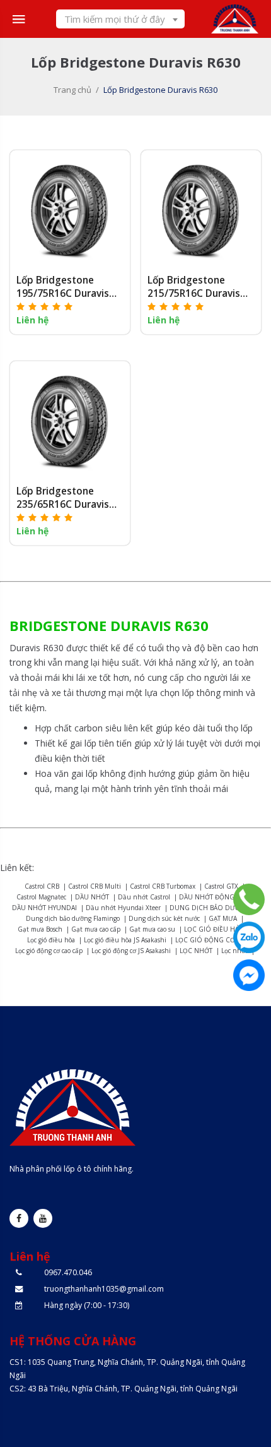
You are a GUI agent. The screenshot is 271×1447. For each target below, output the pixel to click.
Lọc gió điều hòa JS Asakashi (125, 939)
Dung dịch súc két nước (164, 918)
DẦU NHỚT (92, 896)
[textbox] (120, 18)
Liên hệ (32, 320)
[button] (45, 306)
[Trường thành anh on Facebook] (18, 1218)
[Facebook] (249, 975)
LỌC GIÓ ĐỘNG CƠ (205, 939)
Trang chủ (72, 89)
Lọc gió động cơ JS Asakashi (131, 950)
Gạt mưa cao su (152, 929)
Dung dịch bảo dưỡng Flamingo (73, 918)
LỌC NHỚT (196, 950)
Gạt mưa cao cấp (95, 929)
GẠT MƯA (223, 918)
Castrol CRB (42, 886)
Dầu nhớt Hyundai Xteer (123, 907)
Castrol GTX (221, 886)
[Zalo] (249, 937)
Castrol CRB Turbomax (162, 886)
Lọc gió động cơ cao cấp (49, 950)
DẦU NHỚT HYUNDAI (44, 907)
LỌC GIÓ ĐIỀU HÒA (214, 929)
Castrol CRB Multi (94, 886)
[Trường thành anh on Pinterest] (42, 1218)
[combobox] (120, 18)
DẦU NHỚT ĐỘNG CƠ (212, 896)
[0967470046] (249, 899)
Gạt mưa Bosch (40, 929)
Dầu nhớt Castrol (144, 896)
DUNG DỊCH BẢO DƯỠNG (210, 907)
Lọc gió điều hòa (51, 939)
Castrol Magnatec (41, 896)
